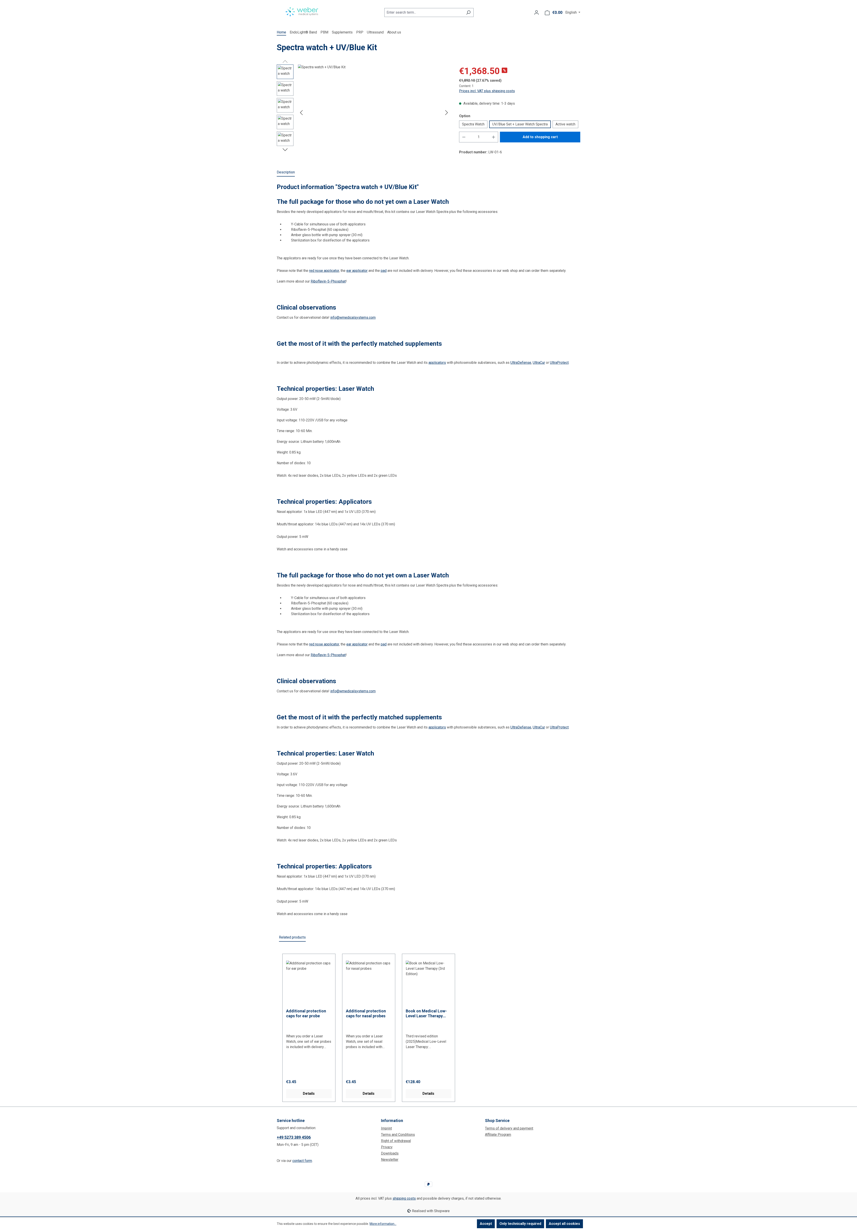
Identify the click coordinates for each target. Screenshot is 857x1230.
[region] (363, 112)
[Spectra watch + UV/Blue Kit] (374, 112)
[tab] (286, 173)
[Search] (468, 12)
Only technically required (520, 1224)
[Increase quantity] (493, 137)
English (571, 12)
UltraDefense (520, 362)
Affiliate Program (498, 1134)
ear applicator (357, 270)
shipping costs (404, 1198)
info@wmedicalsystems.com (353, 317)
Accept (486, 1224)
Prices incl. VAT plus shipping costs (487, 91)
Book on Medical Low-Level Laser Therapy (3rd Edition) (426, 1013)
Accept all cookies (564, 1224)
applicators (437, 362)
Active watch (565, 124)
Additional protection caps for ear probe (306, 1013)
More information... (383, 1224)
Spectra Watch (473, 124)
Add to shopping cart (540, 137)
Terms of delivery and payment (509, 1128)
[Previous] (301, 112)
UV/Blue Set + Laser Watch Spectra (520, 124)
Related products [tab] (292, 937)
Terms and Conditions (398, 1134)
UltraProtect (559, 362)
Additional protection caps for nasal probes (366, 1013)
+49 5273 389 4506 (294, 1137)
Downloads (390, 1153)
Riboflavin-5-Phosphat (328, 281)
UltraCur (539, 362)
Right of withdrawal (396, 1141)
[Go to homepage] (302, 12)
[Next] (446, 112)
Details (309, 1093)
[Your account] (536, 12)
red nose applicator (324, 270)
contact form (302, 1161)
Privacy (387, 1147)
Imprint (386, 1128)
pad (384, 270)
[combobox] (423, 12)
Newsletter (389, 1159)
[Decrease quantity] (463, 137)
